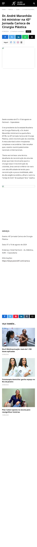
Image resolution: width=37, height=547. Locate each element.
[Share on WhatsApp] (25, 37)
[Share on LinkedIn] (18, 37)
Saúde (28, 31)
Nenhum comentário (18, 31)
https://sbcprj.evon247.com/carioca (16, 261)
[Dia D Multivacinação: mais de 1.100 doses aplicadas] (18, 337)
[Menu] (3, 3)
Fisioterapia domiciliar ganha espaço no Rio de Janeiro (18, 380)
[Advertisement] (18, 93)
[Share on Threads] (32, 37)
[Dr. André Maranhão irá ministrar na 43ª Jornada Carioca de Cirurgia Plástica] (18, 58)
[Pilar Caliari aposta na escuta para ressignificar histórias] (18, 397)
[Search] (34, 3)
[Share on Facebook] (5, 37)
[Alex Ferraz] (18, 3)
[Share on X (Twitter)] (12, 37)
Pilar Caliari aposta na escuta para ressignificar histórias (16, 411)
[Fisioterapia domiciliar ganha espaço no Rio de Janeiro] (18, 367)
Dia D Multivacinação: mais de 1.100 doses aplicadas (17, 350)
